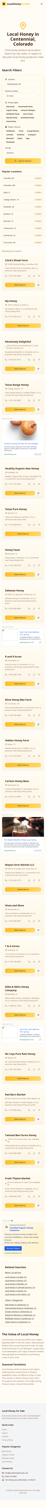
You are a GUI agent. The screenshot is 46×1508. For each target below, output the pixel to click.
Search (5, 1433)
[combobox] (23, 95)
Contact (5, 1436)
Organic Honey (8, 1455)
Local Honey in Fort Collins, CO (17, 1294)
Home (4, 1429)
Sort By (8, 148)
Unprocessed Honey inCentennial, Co (20, 1308)
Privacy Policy (7, 1440)
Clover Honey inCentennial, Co (17, 1322)
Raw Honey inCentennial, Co (17, 1305)
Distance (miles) (11, 91)
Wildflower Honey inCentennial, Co (19, 1318)
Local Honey (7, 1461)
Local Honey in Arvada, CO (16, 1277)
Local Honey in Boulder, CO (16, 1284)
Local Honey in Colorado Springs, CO (20, 1287)
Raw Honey (6, 1451)
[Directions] (39, 276)
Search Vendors (25, 161)
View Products (20, 285)
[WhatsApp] (34, 276)
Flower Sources (14, 127)
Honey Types (13, 102)
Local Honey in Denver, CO (15, 1291)
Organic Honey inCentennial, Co (18, 1311)
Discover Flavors (13, 1248)
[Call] (29, 276)
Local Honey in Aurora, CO (15, 1280)
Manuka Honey (8, 1458)
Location (11, 79)
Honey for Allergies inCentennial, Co (20, 1315)
